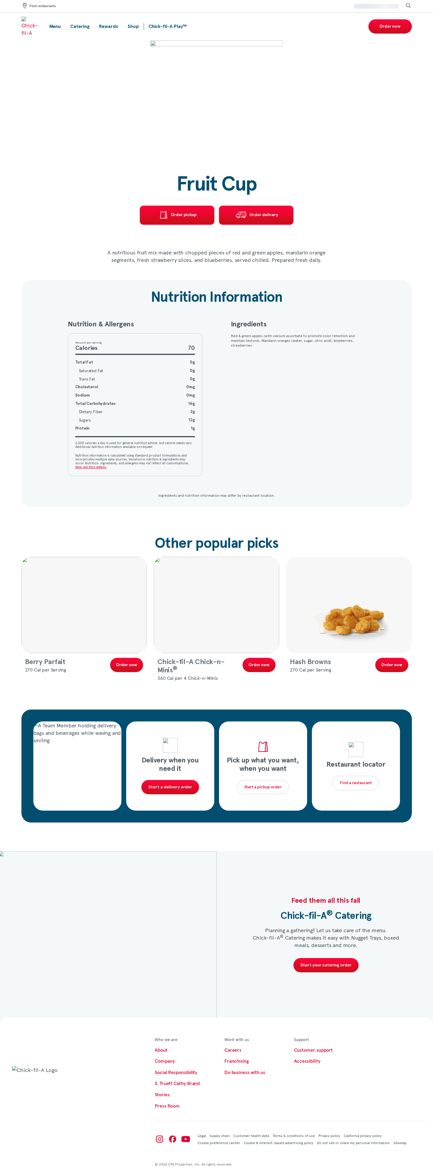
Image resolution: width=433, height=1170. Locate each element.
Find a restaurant (356, 783)
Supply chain (220, 1135)
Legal (202, 1135)
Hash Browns (310, 662)
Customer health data (251, 1135)
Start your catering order (326, 965)
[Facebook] (172, 1139)
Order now (390, 26)
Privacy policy (329, 1135)
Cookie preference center (219, 1142)
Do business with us (244, 1072)
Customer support (313, 1050)
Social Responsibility (176, 1072)
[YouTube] (185, 1139)
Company (165, 1061)
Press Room (167, 1106)
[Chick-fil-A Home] (30, 26)
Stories (162, 1094)
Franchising (236, 1061)
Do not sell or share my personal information (353, 1142)
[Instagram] (159, 1139)
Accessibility (307, 1061)
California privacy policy (363, 1135)
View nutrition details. (91, 467)
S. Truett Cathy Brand (177, 1083)
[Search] (408, 6)
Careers (232, 1050)
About (161, 1050)
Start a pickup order (263, 787)
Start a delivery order (170, 787)
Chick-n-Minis (190, 666)
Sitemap (400, 1142)
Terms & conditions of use (294, 1135)
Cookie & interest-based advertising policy (278, 1142)
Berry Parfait (45, 662)
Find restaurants (42, 6)
